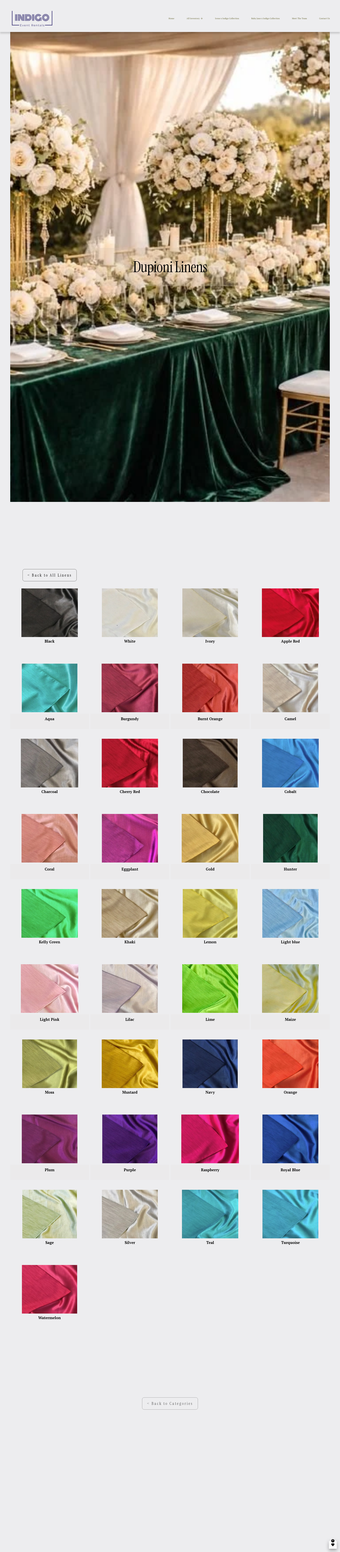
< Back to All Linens (49, 575)
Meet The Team (299, 18)
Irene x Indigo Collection (227, 18)
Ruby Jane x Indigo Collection (265, 18)
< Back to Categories (170, 1403)
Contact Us (324, 18)
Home (171, 18)
